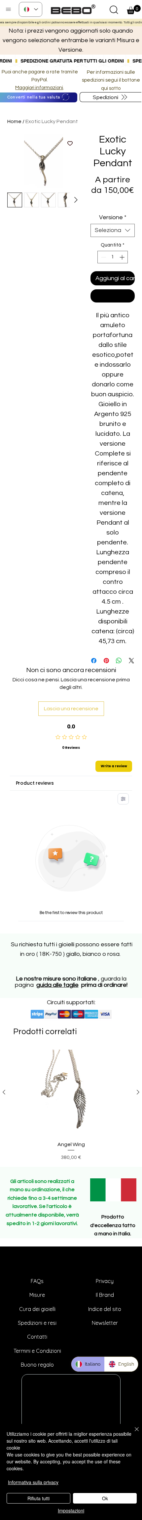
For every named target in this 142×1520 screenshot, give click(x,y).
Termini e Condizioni (37, 1351)
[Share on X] (131, 661)
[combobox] (112, 230)
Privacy (105, 1281)
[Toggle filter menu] (123, 798)
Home (14, 121)
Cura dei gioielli (37, 1309)
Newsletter (105, 1323)
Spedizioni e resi (37, 1323)
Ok (105, 1498)
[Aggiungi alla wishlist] (70, 143)
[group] (71, 1105)
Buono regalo (37, 1364)
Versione (112, 217)
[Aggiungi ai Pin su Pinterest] (106, 661)
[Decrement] (102, 257)
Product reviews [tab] (35, 783)
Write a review (114, 766)
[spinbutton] (112, 257)
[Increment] (122, 257)
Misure (37, 1295)
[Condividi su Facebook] (94, 661)
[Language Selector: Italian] (30, 9)
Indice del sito (104, 1309)
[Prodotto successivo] (138, 1092)
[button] (114, 10)
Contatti (37, 1336)
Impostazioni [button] (71, 1510)
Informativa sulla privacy (33, 1482)
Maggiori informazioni (39, 87)
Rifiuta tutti (38, 1498)
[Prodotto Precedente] (4, 1092)
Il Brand (105, 1295)
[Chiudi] (133, 1433)
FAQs (37, 1281)
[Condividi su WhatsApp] (119, 661)
